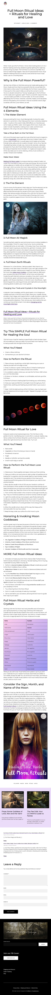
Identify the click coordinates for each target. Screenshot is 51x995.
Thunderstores (35, 991)
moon (26, 783)
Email (5, 894)
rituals (31, 783)
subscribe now (11, 958)
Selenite (29, 627)
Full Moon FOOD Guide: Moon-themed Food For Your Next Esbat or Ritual (23, 833)
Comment (6, 873)
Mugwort (6, 658)
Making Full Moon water (12, 161)
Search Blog (7, 941)
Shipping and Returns (9, 969)
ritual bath (12, 139)
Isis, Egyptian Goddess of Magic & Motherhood (20, 539)
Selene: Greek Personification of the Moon (19, 544)
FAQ (5, 973)
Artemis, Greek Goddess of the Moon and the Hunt (22, 542)
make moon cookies (19, 272)
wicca (35, 783)
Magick (22, 783)
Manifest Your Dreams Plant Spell (21, 573)
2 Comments (34, 23)
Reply (5, 840)
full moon (16, 783)
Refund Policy (34, 987)
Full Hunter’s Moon (10, 706)
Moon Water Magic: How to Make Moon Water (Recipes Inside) (20, 843)
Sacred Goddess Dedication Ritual (23, 565)
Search (43, 944)
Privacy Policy (16, 987)
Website (6, 901)
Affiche (28, 991)
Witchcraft (17, 23)
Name (5, 888)
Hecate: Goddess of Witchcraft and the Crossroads (22, 549)
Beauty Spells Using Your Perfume (24, 578)
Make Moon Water (11, 569)
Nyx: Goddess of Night (12, 547)
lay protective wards (34, 584)
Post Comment (11, 911)
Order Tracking (8, 971)
